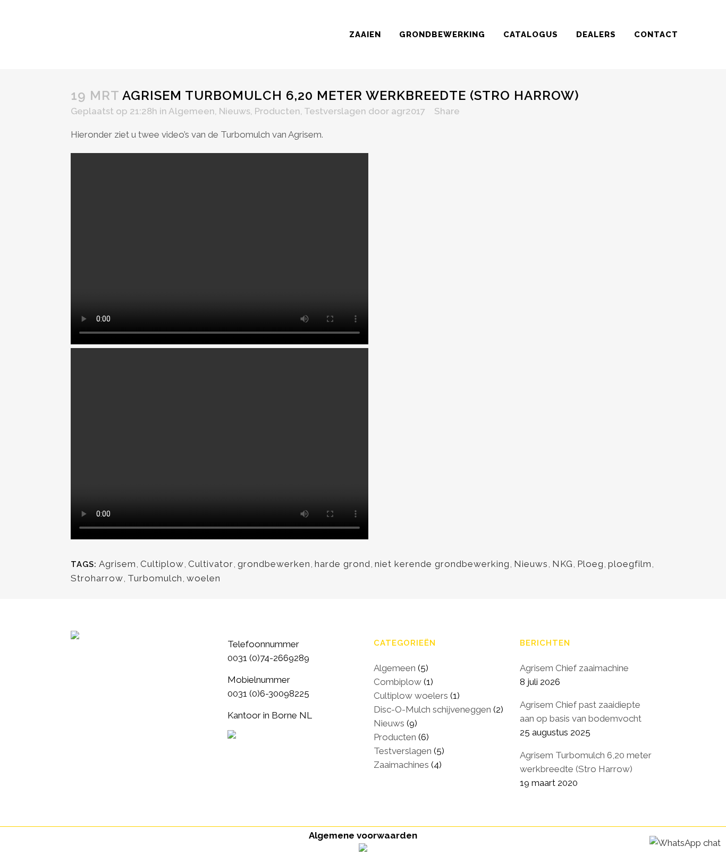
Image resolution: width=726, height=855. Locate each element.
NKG (562, 563)
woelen (204, 578)
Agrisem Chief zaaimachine (574, 668)
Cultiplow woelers (411, 695)
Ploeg (590, 563)
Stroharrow (97, 578)
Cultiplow (162, 563)
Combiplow (397, 681)
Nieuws (234, 111)
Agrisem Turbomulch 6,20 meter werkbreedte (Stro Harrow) (586, 762)
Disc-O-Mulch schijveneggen (432, 709)
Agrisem (117, 563)
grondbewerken (274, 563)
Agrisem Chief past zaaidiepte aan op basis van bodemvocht (580, 711)
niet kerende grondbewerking (442, 563)
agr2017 (408, 111)
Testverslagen (335, 111)
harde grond (342, 563)
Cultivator (210, 563)
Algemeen (191, 111)
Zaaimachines (401, 764)
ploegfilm (630, 563)
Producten (277, 111)
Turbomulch (155, 578)
